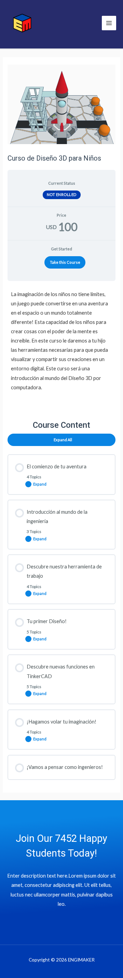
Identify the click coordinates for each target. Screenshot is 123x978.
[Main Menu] (109, 23)
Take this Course (65, 262)
